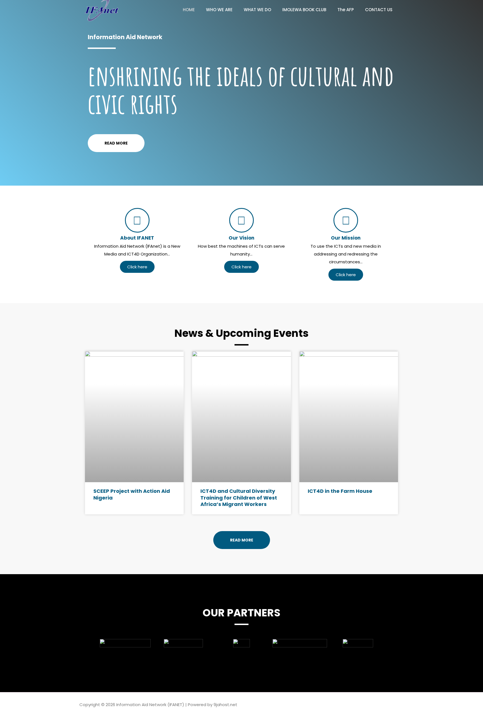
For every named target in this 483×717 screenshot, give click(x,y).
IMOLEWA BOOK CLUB (304, 10)
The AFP (345, 10)
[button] (90, 643)
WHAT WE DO (257, 10)
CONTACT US (378, 10)
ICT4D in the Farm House (340, 491)
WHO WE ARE (219, 10)
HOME (189, 10)
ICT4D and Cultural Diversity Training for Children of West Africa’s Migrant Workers (238, 498)
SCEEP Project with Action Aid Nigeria (131, 494)
